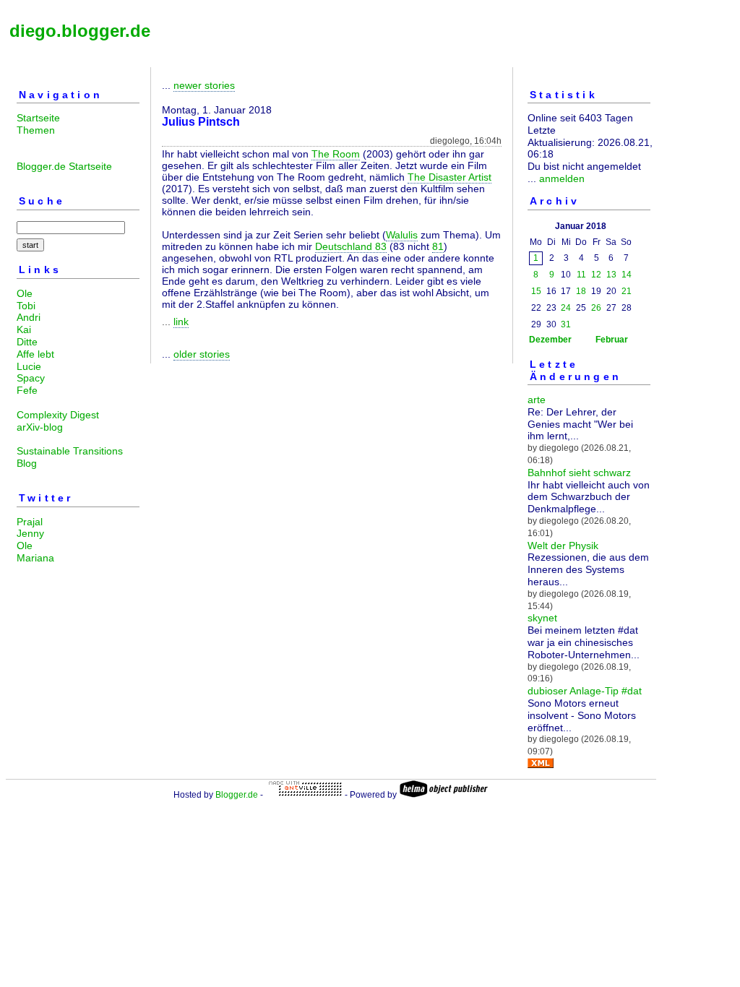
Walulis (402, 235)
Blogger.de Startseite (64, 166)
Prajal (30, 521)
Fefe (27, 390)
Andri (28, 317)
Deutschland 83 (351, 246)
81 (438, 246)
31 (566, 324)
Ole (25, 293)
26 (596, 308)
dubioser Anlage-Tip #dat (585, 691)
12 (596, 275)
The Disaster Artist (449, 177)
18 (581, 291)
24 (566, 308)
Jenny (30, 533)
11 (581, 275)
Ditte (27, 342)
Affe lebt (35, 354)
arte (537, 399)
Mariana (35, 558)
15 (536, 291)
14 (626, 275)
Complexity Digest (58, 415)
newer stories (204, 85)
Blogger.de (236, 795)
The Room (335, 154)
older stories (201, 354)
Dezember (550, 340)
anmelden (562, 178)
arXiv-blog (40, 427)
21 (626, 291)
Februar (611, 340)
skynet (542, 618)
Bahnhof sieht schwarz (579, 472)
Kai (24, 329)
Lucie (29, 366)
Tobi (26, 305)
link (181, 321)
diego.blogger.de (79, 30)
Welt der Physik (563, 545)
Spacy (31, 378)
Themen (36, 130)
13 (611, 275)
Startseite (38, 118)
